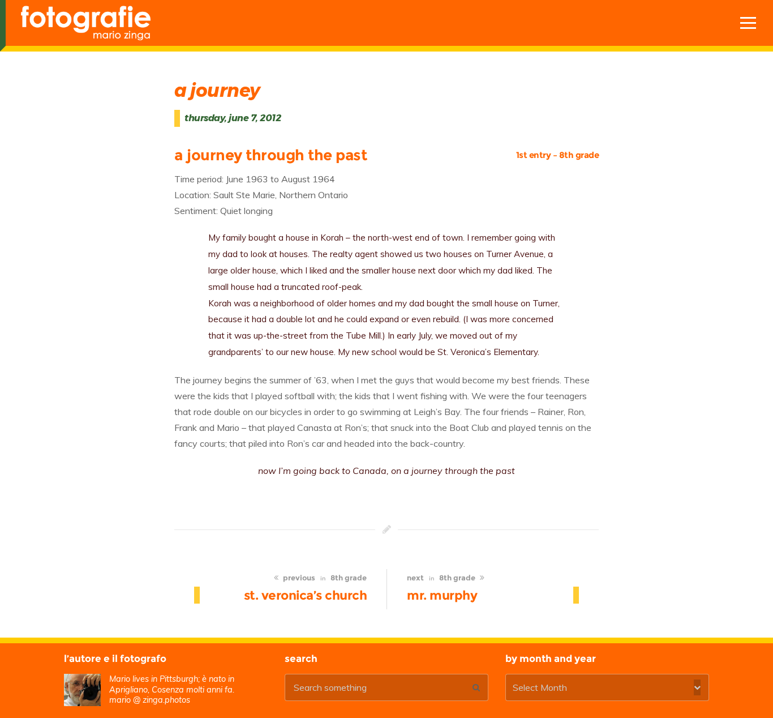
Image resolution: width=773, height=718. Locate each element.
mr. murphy (442, 595)
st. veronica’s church (305, 595)
